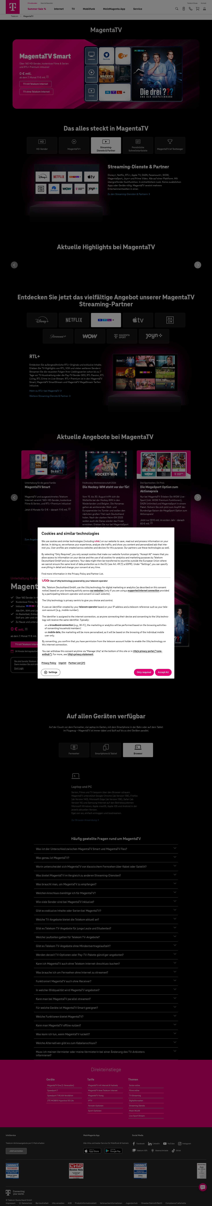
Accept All (163, 672)
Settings (53, 672)
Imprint (62, 663)
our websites (97, 590)
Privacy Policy (49, 663)
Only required (144, 672)
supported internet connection (143, 590)
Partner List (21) (77, 663)
